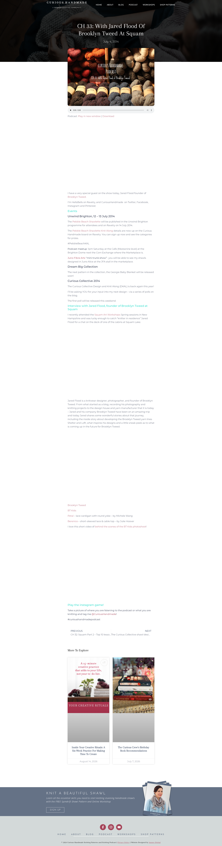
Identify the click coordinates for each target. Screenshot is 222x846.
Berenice (73, 521)
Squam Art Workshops (107, 314)
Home (99, 5)
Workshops (149, 5)
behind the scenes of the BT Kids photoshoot (120, 526)
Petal (71, 515)
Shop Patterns (167, 5)
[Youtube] (119, 827)
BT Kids (72, 510)
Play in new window (89, 116)
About (110, 5)
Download (108, 116)
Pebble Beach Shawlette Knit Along (92, 230)
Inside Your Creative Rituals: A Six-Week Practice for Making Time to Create (88, 750)
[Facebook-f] (103, 827)
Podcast (133, 5)
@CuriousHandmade (104, 614)
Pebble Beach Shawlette (86, 221)
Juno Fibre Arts (76, 258)
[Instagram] (111, 827)
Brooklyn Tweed (77, 196)
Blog (121, 5)
